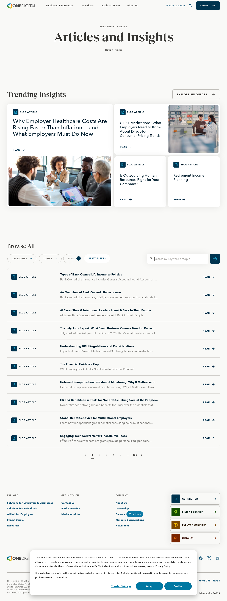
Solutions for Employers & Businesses (30, 502)
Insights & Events (110, 5)
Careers (120, 514)
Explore (12, 495)
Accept (149, 586)
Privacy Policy (162, 566)
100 (135, 455)
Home (108, 49)
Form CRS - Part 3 (209, 580)
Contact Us (67, 502)
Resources (13, 525)
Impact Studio (15, 519)
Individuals (87, 5)
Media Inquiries (70, 514)
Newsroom (122, 525)
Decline (178, 586)
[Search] (190, 5)
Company (122, 495)
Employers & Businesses (59, 5)
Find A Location (70, 508)
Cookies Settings (121, 586)
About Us (132, 5)
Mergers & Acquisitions (130, 519)
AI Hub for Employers (20, 514)
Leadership (122, 508)
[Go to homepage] (21, 6)
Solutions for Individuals (22, 508)
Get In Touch (70, 495)
